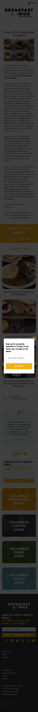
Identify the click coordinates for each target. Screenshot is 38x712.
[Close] (34, 338)
